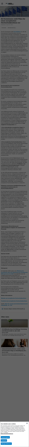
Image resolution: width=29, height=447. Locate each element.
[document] (14, 434)
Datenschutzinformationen (7, 433)
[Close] (27, 423)
